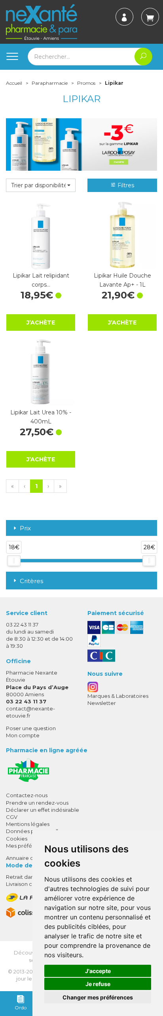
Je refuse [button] (97, 984)
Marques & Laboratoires (117, 696)
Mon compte (23, 735)
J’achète (41, 322)
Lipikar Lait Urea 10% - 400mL (40, 417)
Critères (31, 581)
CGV (11, 817)
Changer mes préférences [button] (98, 997)
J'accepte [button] (98, 971)
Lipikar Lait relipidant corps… (41, 280)
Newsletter (101, 703)
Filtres (125, 185)
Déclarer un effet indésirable (42, 810)
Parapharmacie (50, 83)
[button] (41, 185)
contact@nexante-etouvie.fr (30, 712)
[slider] (14, 560)
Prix (25, 528)
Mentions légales (27, 824)
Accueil (14, 83)
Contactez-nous (26, 795)
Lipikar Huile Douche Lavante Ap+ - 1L (122, 280)
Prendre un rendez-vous (37, 803)
